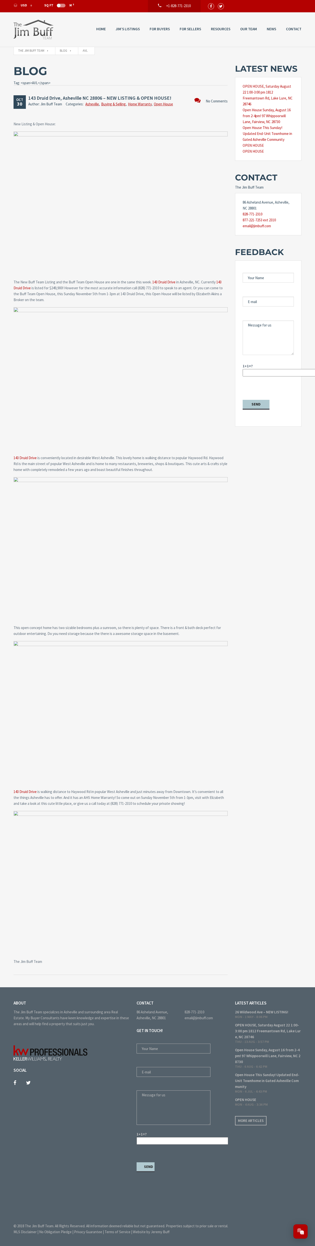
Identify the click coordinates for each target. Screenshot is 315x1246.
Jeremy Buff (160, 1232)
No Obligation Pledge (55, 1232)
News (271, 29)
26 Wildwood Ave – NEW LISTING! (261, 1012)
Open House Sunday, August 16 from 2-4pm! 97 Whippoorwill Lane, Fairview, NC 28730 (267, 116)
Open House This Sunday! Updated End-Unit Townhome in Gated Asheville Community (267, 133)
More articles (251, 1120)
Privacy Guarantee (88, 1232)
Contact (293, 29)
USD (24, 5)
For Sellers (190, 29)
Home (101, 29)
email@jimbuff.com (257, 226)
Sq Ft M (59, 5)
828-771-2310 (252, 214)
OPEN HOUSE (253, 145)
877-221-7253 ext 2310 (259, 220)
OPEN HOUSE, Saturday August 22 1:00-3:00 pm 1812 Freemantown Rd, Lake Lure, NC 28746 (268, 1031)
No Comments (217, 101)
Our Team (248, 29)
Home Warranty (140, 104)
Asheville (92, 104)
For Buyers (160, 29)
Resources (220, 29)
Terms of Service (117, 1232)
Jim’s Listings (128, 29)
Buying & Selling (113, 104)
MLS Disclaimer (25, 1232)
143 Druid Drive (163, 282)
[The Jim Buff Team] (34, 29)
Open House (163, 104)
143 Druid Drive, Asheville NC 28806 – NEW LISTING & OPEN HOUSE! (99, 98)
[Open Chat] (300, 1231)
